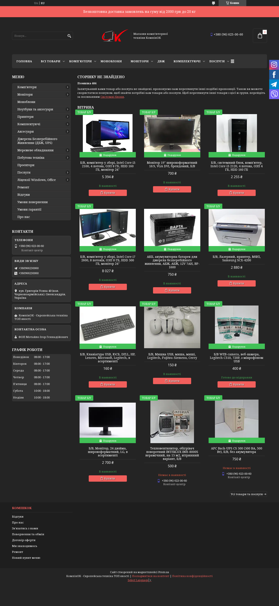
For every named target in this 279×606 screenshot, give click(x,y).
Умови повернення (32, 202)
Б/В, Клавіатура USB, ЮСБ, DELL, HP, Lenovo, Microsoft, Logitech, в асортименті (107, 358)
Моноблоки (111, 61)
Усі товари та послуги (247, 494)
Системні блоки (112, 97)
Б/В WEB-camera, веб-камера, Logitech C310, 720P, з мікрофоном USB (236, 358)
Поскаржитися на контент (150, 576)
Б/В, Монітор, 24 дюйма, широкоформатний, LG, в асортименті (108, 452)
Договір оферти (24, 540)
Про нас (23, 217)
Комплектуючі (187, 61)
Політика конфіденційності (192, 576)
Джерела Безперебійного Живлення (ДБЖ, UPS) (37, 141)
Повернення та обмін (28, 534)
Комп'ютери (80, 61)
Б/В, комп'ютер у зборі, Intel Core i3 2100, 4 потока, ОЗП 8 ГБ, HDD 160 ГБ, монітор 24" (107, 166)
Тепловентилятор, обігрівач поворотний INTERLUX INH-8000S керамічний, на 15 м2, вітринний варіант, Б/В (172, 454)
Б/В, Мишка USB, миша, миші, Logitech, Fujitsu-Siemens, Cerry (172, 356)
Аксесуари (25, 131)
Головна (24, 61)
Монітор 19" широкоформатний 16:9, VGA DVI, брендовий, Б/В (172, 164)
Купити (109, 193)
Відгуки (23, 195)
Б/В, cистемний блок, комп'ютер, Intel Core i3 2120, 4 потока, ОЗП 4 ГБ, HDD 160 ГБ (237, 166)
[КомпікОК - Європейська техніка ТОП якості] (115, 36)
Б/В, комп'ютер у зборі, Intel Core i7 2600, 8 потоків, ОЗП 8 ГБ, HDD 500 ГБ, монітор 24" (107, 260)
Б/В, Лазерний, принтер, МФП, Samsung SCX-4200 (237, 258)
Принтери (25, 117)
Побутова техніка (30, 158)
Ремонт (23, 187)
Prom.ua (163, 572)
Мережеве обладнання (35, 150)
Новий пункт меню (26, 558)
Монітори (140, 61)
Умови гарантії (29, 209)
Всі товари (50, 61)
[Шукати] (69, 36)
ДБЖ (161, 61)
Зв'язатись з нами (25, 528)
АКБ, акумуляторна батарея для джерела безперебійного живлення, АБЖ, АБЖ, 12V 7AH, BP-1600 (172, 262)
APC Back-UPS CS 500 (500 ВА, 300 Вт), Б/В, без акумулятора (236, 450)
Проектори (25, 165)
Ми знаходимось (24, 546)
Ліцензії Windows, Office (36, 180)
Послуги (217, 61)
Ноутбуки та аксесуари (35, 109)
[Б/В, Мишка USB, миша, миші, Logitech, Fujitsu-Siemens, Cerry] (172, 327)
